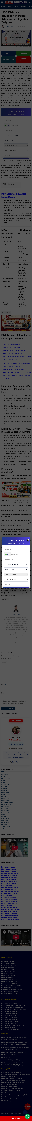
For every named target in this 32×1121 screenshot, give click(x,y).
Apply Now (16, 1118)
